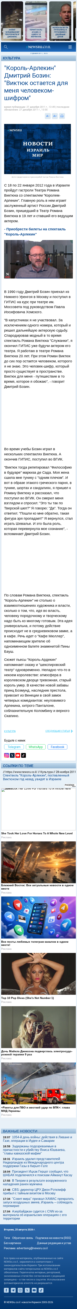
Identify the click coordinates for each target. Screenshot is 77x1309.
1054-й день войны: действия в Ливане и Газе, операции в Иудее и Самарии (37, 1139)
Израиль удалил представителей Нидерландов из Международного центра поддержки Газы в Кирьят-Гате (33, 1162)
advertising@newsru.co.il (32, 1248)
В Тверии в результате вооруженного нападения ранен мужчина (35, 1182)
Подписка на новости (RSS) (53, 1238)
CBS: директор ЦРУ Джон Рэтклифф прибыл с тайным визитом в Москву (34, 1191)
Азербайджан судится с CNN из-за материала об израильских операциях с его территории (35, 1215)
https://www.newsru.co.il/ (21, 772)
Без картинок (12, 1243)
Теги (7, 1238)
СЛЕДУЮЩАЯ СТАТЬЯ (57, 731)
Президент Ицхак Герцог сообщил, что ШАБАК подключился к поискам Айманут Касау (37, 1173)
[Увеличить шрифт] (55, 116)
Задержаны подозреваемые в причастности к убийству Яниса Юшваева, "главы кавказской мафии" (34, 1150)
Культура (11, 58)
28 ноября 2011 (66, 772)
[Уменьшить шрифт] (48, 116)
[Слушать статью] (66, 116)
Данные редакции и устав (54, 1243)
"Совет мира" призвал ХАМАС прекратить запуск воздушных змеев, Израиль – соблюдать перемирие (38, 1202)
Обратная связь (22, 1238)
